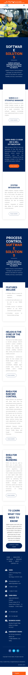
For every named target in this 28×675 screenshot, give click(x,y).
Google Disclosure (14, 661)
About (17, 561)
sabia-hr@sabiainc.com (15, 583)
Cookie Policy (6, 661)
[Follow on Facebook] (9, 650)
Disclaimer (22, 661)
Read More (14, 120)
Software (10, 559)
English (17, 673)
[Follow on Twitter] (13, 650)
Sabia (13, 656)
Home (8, 557)
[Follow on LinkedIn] (17, 650)
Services (19, 559)
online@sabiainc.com (14, 581)
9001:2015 (22, 664)
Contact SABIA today (14, 546)
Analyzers (16, 557)
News (10, 561)
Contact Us (14, 563)
